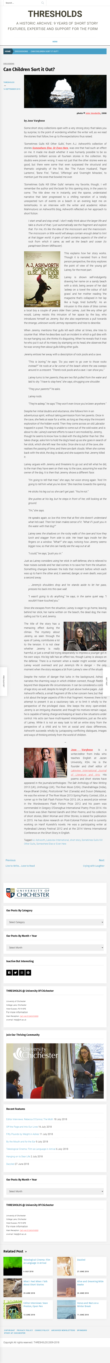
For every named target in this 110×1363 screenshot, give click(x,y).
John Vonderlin (93, 113)
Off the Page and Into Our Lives (22, 1126)
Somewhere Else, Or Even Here (50, 147)
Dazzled (10, 1164)
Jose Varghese (82, 749)
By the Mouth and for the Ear (20, 1141)
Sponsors (82, 1330)
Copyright (9, 1330)
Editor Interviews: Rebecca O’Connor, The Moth (29, 1119)
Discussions (8, 64)
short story (75, 840)
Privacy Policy (25, 1330)
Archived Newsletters (63, 1330)
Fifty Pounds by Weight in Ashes (22, 1134)
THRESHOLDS (55, 14)
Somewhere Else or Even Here (51, 843)
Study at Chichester (14, 1333)
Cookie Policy (42, 1330)
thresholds (8, 82)
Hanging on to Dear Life (18, 1156)
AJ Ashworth (38, 840)
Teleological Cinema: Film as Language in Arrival (31, 1149)
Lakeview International (57, 840)
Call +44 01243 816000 (29, 1016)
